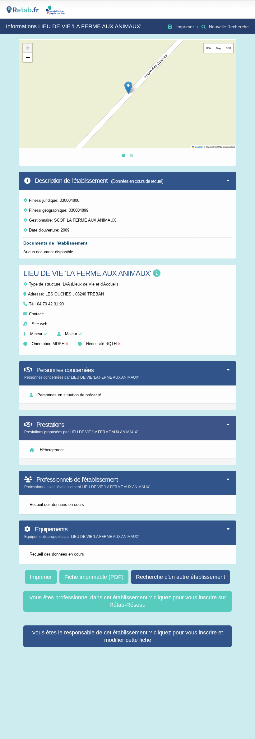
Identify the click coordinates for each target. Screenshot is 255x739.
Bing (218, 48)
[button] (128, 87)
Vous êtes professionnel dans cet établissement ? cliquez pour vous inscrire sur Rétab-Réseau (127, 601)
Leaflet (198, 146)
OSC (228, 48)
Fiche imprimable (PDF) (93, 577)
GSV (208, 48)
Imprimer (41, 577)
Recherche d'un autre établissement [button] (180, 577)
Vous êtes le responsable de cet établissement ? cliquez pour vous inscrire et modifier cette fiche (127, 636)
